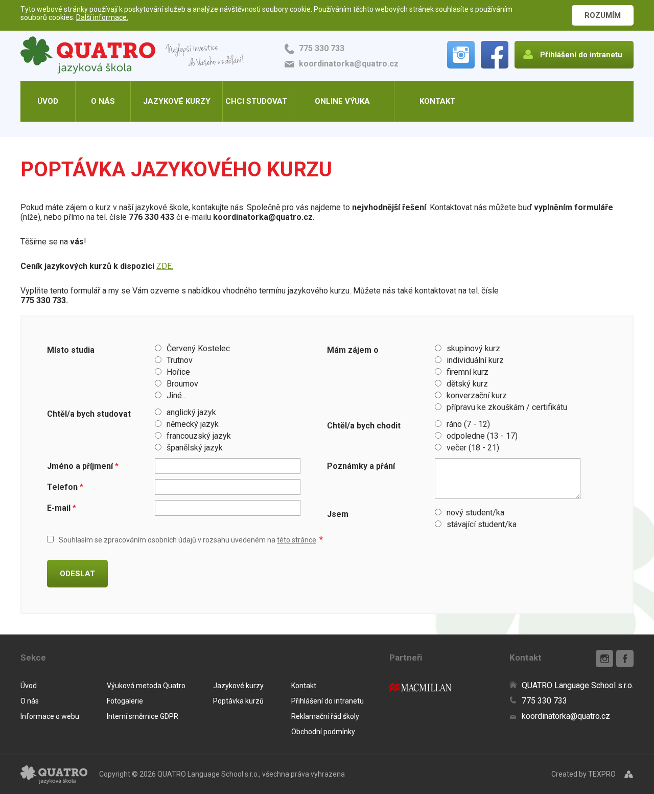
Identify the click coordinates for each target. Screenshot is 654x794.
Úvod (47, 101)
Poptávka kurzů (238, 701)
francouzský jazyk (199, 436)
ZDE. (164, 266)
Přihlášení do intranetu (327, 701)
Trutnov (180, 360)
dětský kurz (467, 384)
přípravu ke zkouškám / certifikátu (507, 407)
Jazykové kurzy (177, 101)
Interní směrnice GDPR (142, 716)
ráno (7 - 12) (468, 424)
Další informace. (102, 17)
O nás (103, 101)
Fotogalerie (125, 701)
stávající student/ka (482, 524)
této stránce (296, 540)
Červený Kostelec (198, 348)
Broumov (182, 384)
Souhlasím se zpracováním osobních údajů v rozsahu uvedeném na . (191, 540)
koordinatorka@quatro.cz (349, 64)
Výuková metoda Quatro (146, 686)
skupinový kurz (473, 348)
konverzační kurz (477, 395)
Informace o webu (49, 716)
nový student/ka (475, 512)
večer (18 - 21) (473, 447)
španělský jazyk (195, 447)
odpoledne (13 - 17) (482, 436)
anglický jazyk (191, 412)
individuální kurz (475, 360)
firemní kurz (467, 372)
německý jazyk (193, 424)
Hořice (178, 372)
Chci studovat (256, 101)
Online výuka (342, 101)
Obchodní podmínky (323, 732)
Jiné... (176, 395)
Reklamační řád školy (325, 716)
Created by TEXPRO (583, 774)
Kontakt (437, 101)
